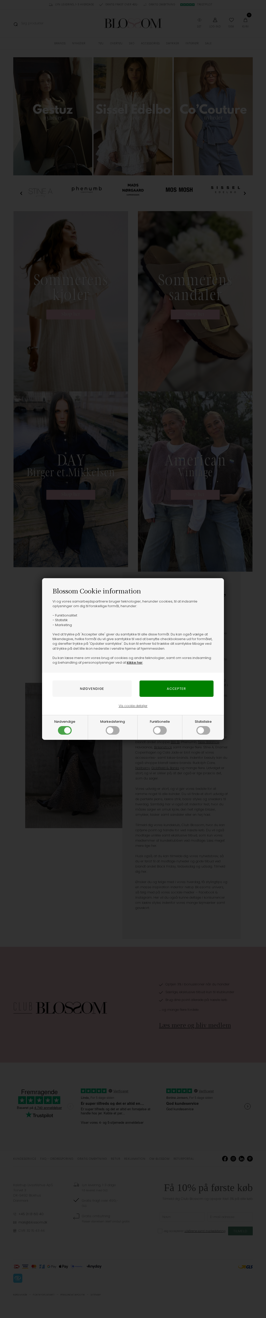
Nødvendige (64, 721)
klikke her (135, 662)
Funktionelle (160, 721)
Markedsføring (112, 721)
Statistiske (203, 721)
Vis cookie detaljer (133, 705)
